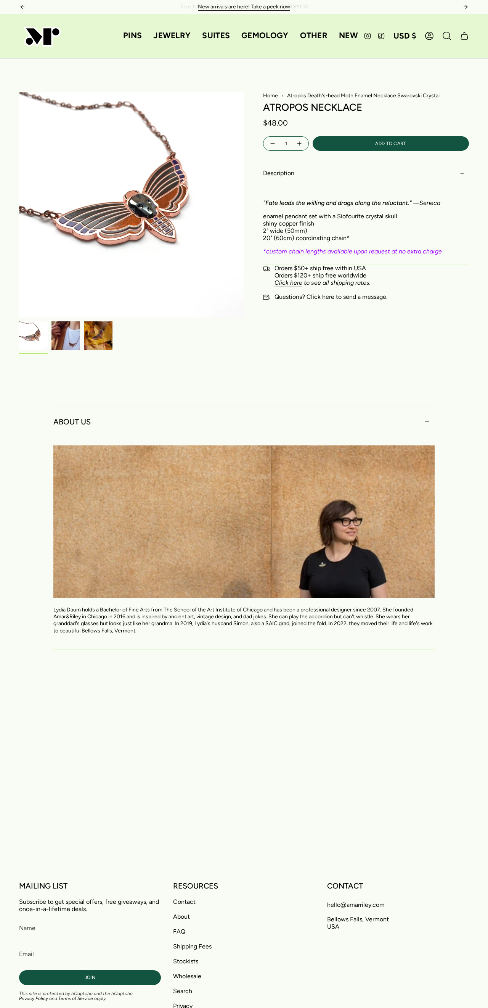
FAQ (179, 931)
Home (270, 95)
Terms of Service (75, 998)
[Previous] (22, 6)
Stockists (185, 961)
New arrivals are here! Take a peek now (244, 6)
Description (278, 173)
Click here (320, 296)
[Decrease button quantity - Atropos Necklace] (272, 143)
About (181, 916)
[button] (132, 35)
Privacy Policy (33, 998)
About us (72, 421)
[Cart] (464, 35)
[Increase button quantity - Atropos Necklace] (300, 143)
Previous (19, 205)
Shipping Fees (192, 946)
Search (182, 991)
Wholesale (187, 976)
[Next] (465, 6)
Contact (184, 901)
